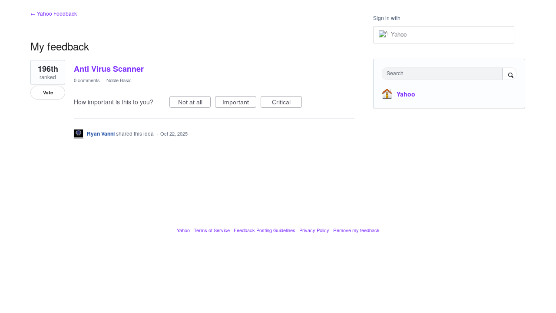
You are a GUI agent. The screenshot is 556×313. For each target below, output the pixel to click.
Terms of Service (212, 229)
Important (239, 103)
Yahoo (406, 94)
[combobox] (444, 73)
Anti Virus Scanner (109, 68)
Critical (287, 103)
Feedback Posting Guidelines (264, 229)
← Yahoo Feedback (53, 13)
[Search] (509, 74)
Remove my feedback (356, 229)
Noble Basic (119, 80)
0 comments (87, 80)
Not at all (194, 103)
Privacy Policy (314, 229)
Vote (48, 92)
